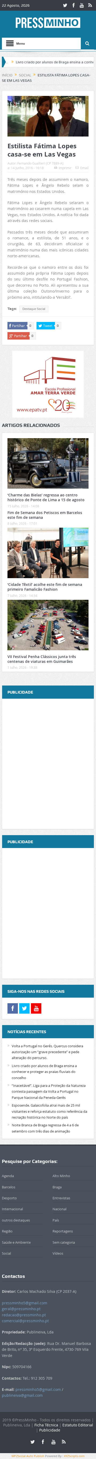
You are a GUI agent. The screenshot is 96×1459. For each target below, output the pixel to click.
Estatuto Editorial (77, 1424)
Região (7, 1231)
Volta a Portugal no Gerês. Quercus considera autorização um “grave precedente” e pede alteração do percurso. (47, 1052)
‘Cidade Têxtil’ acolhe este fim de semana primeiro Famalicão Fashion (44, 587)
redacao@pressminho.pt (24, 1314)
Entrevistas (61, 1198)
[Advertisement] (48, 764)
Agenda (8, 1175)
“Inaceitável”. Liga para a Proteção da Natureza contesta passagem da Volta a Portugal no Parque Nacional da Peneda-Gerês (49, 1091)
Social (6, 1253)
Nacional (59, 1209)
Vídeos (58, 1253)
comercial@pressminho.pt (25, 1320)
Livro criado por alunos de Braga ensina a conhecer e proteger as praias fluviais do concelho (44, 1071)
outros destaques (16, 1220)
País (56, 1220)
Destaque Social (33, 309)
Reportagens (63, 1231)
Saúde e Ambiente (16, 1242)
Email (84, 168)
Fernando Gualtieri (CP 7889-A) (40, 163)
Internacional (12, 1209)
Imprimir (65, 168)
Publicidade (49, 1430)
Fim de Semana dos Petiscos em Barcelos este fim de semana (44, 515)
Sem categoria (64, 1242)
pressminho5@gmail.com (24, 1302)
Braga (57, 1187)
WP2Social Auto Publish (27, 1456)
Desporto (9, 1198)
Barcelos (8, 1187)
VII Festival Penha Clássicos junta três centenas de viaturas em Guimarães (41, 659)
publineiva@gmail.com (22, 1395)
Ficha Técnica (46, 1424)
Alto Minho (61, 1175)
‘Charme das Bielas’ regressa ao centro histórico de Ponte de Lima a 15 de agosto (46, 497)
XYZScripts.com (74, 1456)
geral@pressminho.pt (21, 1308)
